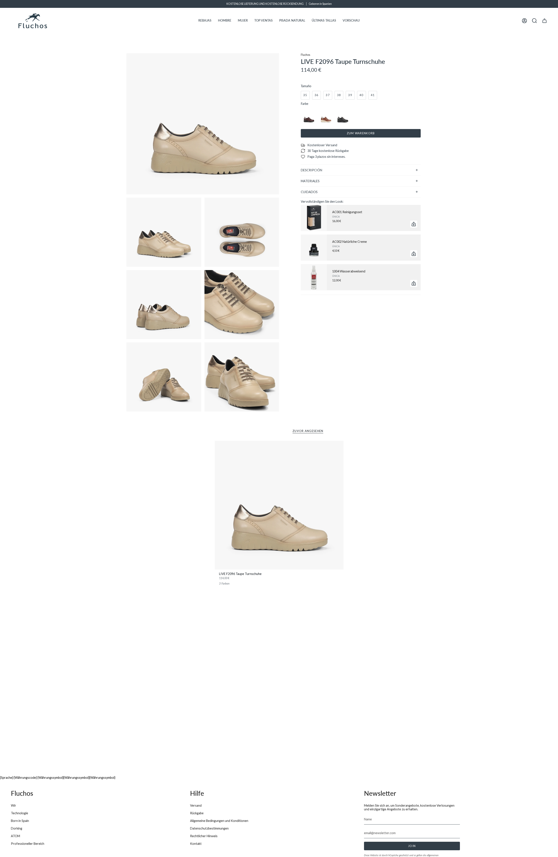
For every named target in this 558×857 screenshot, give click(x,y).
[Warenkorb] (544, 20)
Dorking (16, 828)
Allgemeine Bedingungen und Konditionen (219, 821)
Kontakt (196, 843)
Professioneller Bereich (27, 843)
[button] (205, 20)
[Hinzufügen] (413, 224)
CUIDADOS (309, 192)
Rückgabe (197, 813)
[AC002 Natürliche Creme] (314, 248)
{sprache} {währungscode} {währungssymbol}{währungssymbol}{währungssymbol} (57, 777)
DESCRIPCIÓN (311, 170)
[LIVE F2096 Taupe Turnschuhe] (279, 505)
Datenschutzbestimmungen (209, 828)
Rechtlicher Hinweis (204, 836)
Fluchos (305, 54)
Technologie (19, 813)
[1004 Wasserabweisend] (314, 277)
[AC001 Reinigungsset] (314, 218)
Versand (196, 805)
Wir (13, 805)
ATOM (15, 836)
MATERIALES (310, 181)
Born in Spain (20, 821)
